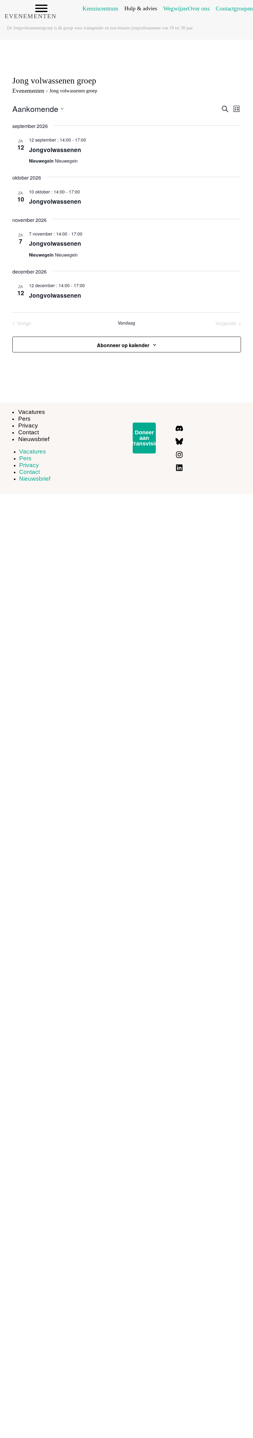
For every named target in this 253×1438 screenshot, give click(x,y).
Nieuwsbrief (33, 439)
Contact (29, 472)
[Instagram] (179, 455)
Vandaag (126, 323)
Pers (25, 458)
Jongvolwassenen (55, 150)
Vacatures (31, 412)
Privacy (29, 465)
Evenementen (28, 90)
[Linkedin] (179, 468)
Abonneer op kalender (123, 345)
